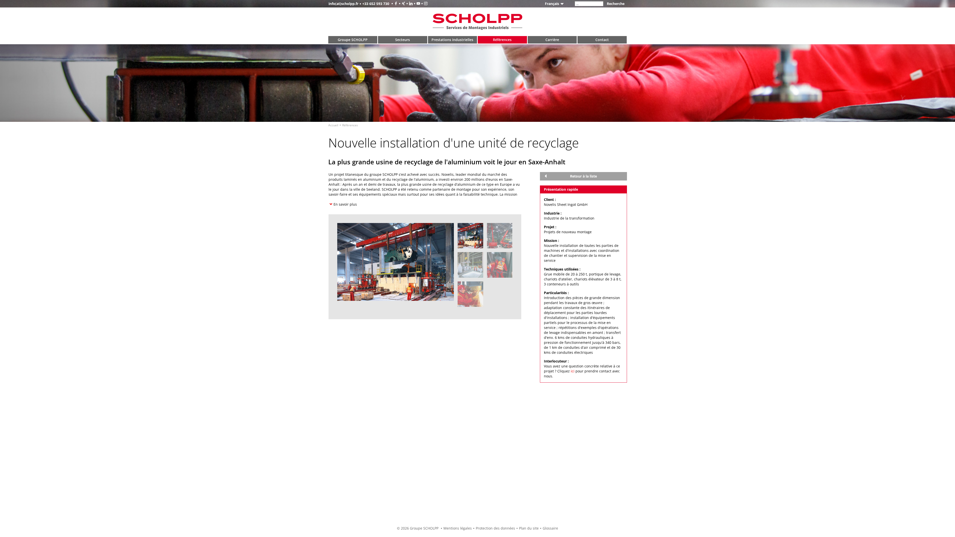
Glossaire (550, 528)
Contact (602, 39)
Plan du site (529, 528)
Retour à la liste (583, 176)
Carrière (552, 39)
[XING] (401, 3)
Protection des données (495, 528)
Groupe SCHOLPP (353, 39)
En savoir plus (345, 204)
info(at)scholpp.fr (343, 3)
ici (572, 371)
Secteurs (402, 39)
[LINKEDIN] (409, 3)
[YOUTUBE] (416, 3)
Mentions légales (457, 528)
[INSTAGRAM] (424, 3)
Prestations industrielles (452, 39)
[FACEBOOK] (394, 3)
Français (552, 3)
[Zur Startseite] (477, 21)
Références (502, 39)
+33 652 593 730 (375, 3)
